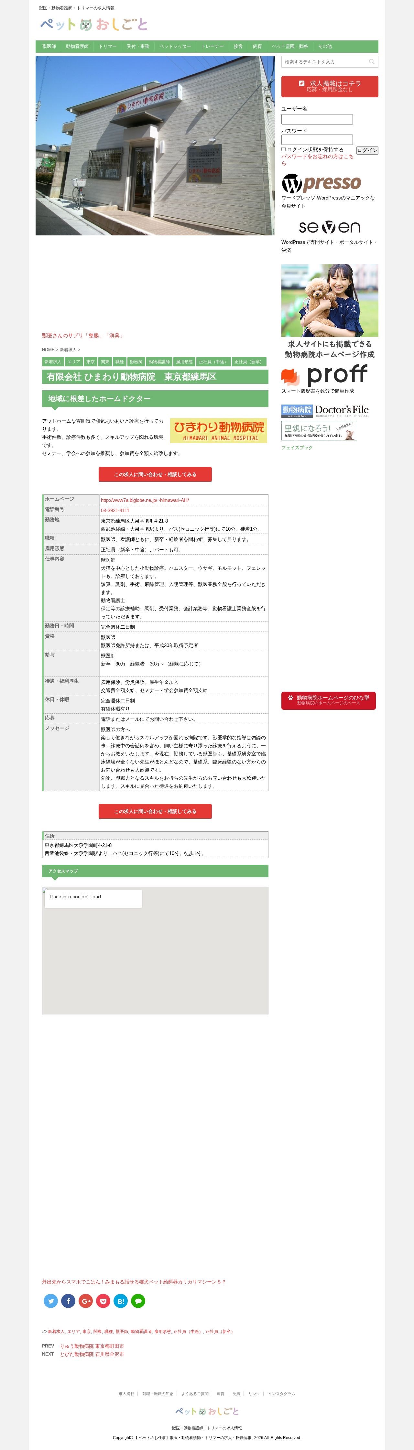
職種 (108, 1331)
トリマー (108, 46)
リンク (254, 1393)
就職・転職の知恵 (157, 1393)
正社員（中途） (188, 1331)
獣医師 (49, 46)
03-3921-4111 (115, 510)
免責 (236, 1393)
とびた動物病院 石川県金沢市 (92, 1354)
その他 (325, 46)
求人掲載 (126, 1393)
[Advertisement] (155, 287)
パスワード (294, 131)
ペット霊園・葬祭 (290, 46)
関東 (97, 1331)
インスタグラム (281, 1393)
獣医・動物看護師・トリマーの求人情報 (207, 1428)
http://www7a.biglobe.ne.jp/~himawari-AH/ (145, 500)
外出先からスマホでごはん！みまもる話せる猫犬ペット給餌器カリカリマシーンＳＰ (134, 1281)
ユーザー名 (294, 109)
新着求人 (56, 1331)
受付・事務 (138, 46)
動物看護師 (77, 46)
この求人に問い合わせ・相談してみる (155, 474)
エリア (73, 1331)
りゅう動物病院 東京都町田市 (92, 1346)
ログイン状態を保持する (315, 149)
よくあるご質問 (195, 1393)
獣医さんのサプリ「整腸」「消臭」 (83, 335)
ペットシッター (175, 46)
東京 (86, 1331)
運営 (220, 1393)
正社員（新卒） (220, 1331)
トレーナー (212, 46)
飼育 (257, 46)
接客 (238, 46)
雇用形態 (162, 1331)
